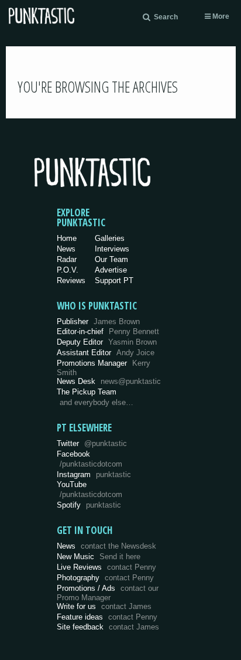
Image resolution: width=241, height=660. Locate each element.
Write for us (104, 606)
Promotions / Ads (108, 593)
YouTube (89, 489)
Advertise (111, 270)
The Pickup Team (86, 391)
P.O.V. (67, 270)
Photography (105, 577)
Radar (67, 259)
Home (67, 238)
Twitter (92, 443)
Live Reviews (106, 567)
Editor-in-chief (108, 331)
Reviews (71, 280)
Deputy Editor (107, 342)
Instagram (94, 474)
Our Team (111, 259)
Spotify (89, 505)
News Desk (109, 381)
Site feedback (108, 626)
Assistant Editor (105, 352)
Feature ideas (107, 617)
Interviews (112, 248)
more (220, 16)
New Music (98, 556)
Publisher (98, 321)
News (66, 248)
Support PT (114, 280)
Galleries (110, 238)
